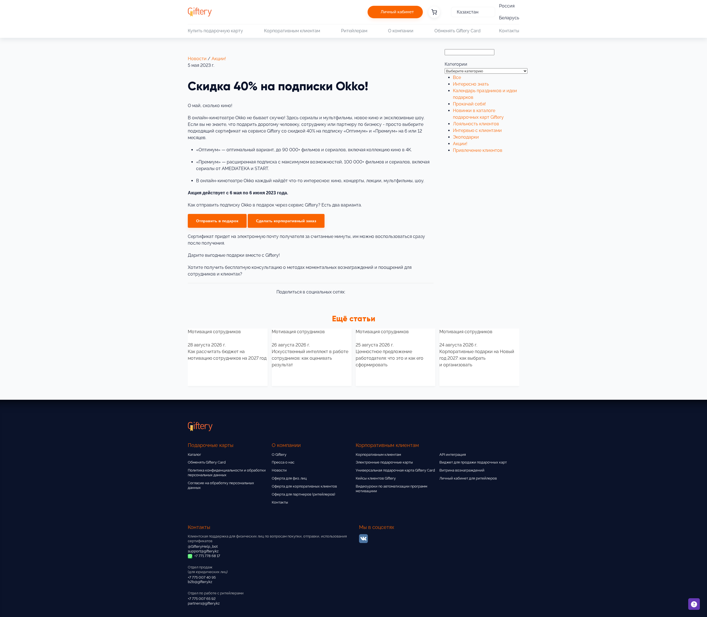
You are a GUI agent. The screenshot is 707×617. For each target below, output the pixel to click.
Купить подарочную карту (215, 30)
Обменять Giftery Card (457, 30)
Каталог (194, 454)
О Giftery (279, 454)
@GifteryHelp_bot (203, 546)
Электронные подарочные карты (384, 462)
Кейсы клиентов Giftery (376, 478)
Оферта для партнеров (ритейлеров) (303, 494)
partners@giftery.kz (204, 603)
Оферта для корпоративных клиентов (304, 486)
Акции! (219, 58)
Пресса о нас (283, 462)
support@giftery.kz (203, 551)
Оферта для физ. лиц (289, 478)
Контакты (509, 30)
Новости (197, 58)
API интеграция (452, 454)
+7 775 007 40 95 (202, 577)
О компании (400, 30)
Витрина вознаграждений (461, 470)
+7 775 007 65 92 (202, 599)
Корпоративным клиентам (292, 30)
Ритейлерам (354, 30)
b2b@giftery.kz (200, 582)
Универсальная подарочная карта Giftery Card (395, 470)
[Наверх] (18, 599)
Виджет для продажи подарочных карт (473, 462)
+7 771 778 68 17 (207, 556)
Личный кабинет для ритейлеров (468, 478)
